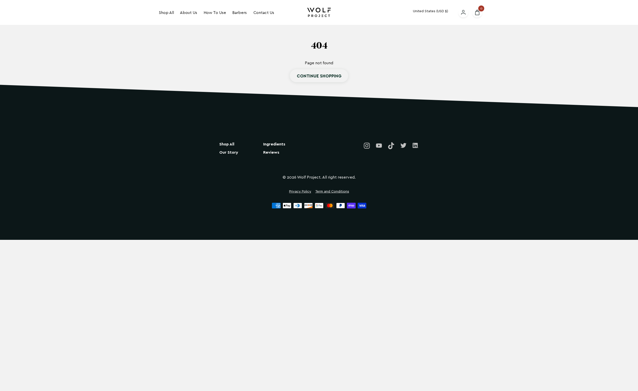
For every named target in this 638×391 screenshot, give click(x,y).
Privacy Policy (300, 191)
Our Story (228, 152)
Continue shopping (319, 75)
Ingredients (274, 144)
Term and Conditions (332, 191)
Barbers (239, 12)
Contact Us (263, 12)
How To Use (215, 12)
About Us (188, 12)
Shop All (166, 12)
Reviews (271, 152)
